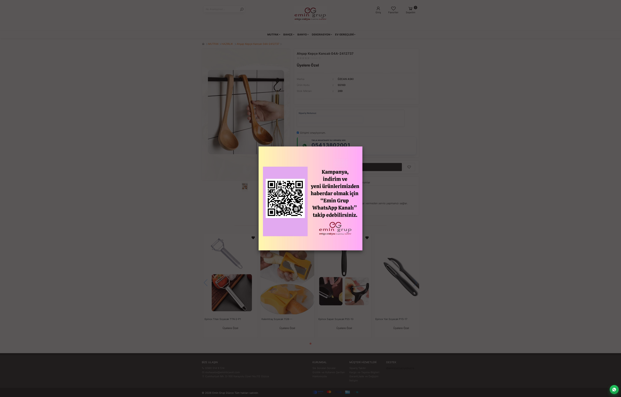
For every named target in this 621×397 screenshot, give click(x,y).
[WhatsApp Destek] (614, 389)
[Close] (362, 146)
